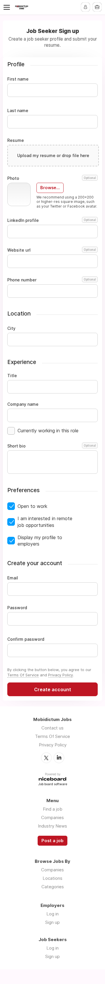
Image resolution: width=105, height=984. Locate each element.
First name (18, 79)
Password (17, 608)
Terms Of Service (23, 675)
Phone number (51, 280)
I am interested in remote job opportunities (45, 521)
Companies (52, 817)
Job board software (52, 784)
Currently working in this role (48, 430)
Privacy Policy (60, 675)
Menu (8, 7)
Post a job (52, 840)
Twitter (46, 758)
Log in (52, 914)
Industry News (52, 826)
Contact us (52, 728)
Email (12, 578)
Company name (22, 404)
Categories (52, 886)
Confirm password (25, 639)
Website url (51, 250)
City (11, 328)
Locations (52, 878)
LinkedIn (59, 758)
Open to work (32, 506)
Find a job (52, 809)
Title (12, 376)
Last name (17, 111)
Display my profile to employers (40, 540)
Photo (51, 178)
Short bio (51, 446)
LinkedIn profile (51, 220)
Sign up (52, 922)
